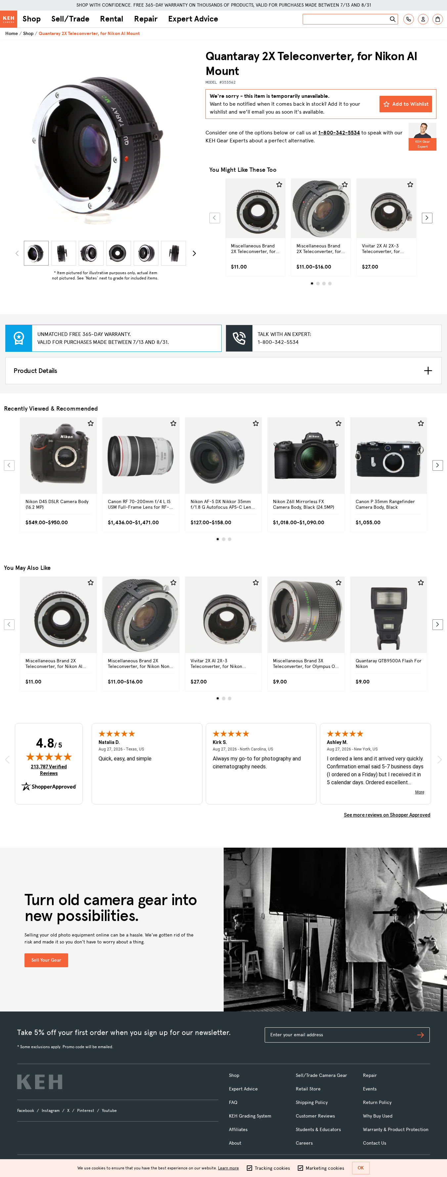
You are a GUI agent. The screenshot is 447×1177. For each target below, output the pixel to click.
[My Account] (423, 19)
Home (11, 33)
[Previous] (214, 218)
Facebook (25, 1110)
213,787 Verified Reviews (50, 770)
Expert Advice (193, 19)
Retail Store (308, 1089)
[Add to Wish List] (279, 184)
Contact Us (374, 1143)
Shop (31, 19)
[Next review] (439, 759)
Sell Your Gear (46, 960)
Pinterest (85, 1110)
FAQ (233, 1102)
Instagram (51, 1110)
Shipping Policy (312, 1102)
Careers (304, 1143)
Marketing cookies (325, 1168)
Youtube (109, 1110)
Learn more (228, 1168)
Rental (111, 19)
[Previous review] (7, 759)
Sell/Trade (70, 19)
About (235, 1143)
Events (370, 1089)
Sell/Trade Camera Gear (321, 1075)
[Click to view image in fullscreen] (105, 143)
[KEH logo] (39, 1082)
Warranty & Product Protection (395, 1129)
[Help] (408, 19)
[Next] (194, 253)
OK (361, 1168)
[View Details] (255, 216)
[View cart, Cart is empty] (437, 19)
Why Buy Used (377, 1116)
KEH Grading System (250, 1116)
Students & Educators (318, 1129)
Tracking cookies (272, 1168)
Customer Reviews (315, 1116)
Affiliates (238, 1129)
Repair (145, 19)
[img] (49, 756)
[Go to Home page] (8, 19)
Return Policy (377, 1102)
